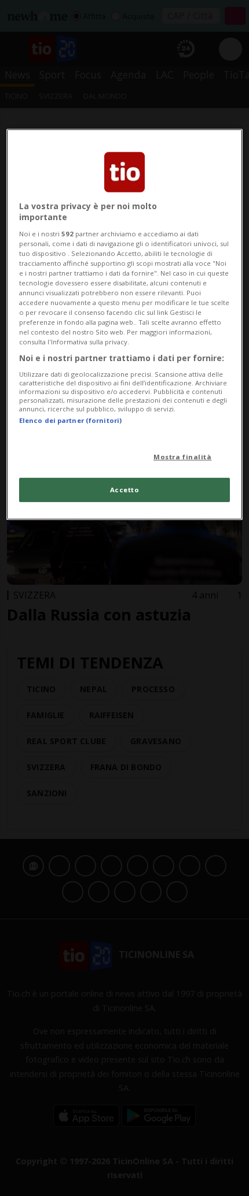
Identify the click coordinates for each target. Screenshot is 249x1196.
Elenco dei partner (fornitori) (70, 420)
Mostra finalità (182, 456)
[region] (124, 324)
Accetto (125, 489)
